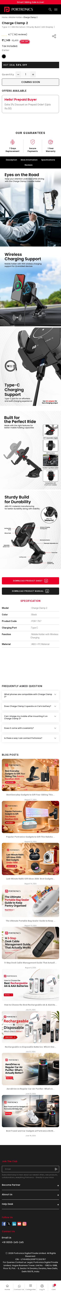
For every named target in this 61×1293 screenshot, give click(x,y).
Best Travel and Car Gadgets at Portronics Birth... (30, 1131)
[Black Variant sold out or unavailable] (4, 56)
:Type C (34, 627)
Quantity (8, 74)
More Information (29, 159)
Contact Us (19, 1289)
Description (11, 159)
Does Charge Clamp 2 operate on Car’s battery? (27, 706)
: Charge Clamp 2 (38, 608)
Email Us (6, 1237)
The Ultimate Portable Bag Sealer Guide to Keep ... (30, 921)
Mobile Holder (15, 17)
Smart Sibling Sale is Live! (30, 2)
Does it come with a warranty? (19, 728)
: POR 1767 (35, 621)
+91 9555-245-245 (13, 1242)
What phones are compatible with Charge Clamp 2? (28, 695)
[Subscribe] (56, 1169)
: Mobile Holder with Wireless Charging (44, 636)
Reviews (29, 165)
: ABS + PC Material (39, 644)
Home (7, 1289)
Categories (30, 1289)
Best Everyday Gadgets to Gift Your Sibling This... (30, 795)
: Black (33, 614)
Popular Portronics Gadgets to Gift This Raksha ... (30, 837)
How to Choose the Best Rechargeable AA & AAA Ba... (30, 1005)
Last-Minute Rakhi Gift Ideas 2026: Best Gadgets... (30, 879)
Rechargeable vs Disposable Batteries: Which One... (30, 1047)
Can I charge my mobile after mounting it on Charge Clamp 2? (26, 717)
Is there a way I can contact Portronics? (23, 738)
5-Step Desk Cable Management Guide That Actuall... (30, 963)
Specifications (48, 159)
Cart (55, 1287)
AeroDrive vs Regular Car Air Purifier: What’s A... (30, 1089)
